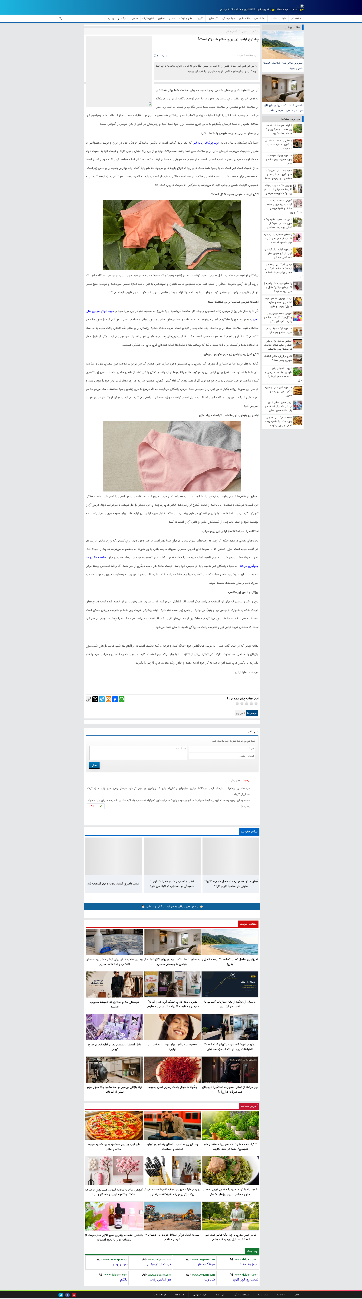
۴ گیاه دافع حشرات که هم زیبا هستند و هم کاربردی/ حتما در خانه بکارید (230, 1146)
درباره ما (281, 1295)
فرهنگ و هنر (206, 1264)
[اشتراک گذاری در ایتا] (108, 699)
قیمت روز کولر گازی (245, 1279)
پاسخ (243, 806)
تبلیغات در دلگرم (241, 1295)
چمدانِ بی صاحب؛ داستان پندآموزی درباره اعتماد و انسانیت (172, 1146)
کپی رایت (220, 1295)
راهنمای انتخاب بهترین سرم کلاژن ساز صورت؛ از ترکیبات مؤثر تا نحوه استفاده (114, 1237)
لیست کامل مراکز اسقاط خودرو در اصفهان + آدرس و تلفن (172, 1237)
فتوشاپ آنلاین (159, 1295)
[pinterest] (74, 1295)
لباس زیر (240, 713)
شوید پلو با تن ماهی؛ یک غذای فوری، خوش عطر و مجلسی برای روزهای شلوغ (230, 1192)
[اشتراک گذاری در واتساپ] (121, 699)
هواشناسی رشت (160, 1279)
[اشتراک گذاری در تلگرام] (102, 699)
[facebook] (67, 1295)
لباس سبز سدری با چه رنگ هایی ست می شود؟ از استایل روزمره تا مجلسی (230, 1237)
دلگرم (123, 1279)
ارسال (94, 765)
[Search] (60, 18)
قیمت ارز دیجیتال (159, 1264)
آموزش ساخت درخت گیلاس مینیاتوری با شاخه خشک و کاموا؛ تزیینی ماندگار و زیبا (114, 1192)
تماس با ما (263, 1295)
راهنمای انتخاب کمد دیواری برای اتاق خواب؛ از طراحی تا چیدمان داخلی (283, 108)
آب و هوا (179, 1295)
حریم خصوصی (199, 1295)
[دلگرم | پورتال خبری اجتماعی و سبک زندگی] (299, 7)
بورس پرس (120, 1264)
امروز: (301, 10)
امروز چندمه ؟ (249, 1264)
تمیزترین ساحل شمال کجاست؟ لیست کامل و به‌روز (283, 65)
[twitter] (60, 1295)
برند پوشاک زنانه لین (206, 142)
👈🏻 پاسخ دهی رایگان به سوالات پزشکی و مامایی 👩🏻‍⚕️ (172, 906)
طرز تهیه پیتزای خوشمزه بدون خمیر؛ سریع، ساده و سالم (114, 1146)
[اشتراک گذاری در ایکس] (95, 699)
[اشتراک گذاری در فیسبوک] (115, 699)
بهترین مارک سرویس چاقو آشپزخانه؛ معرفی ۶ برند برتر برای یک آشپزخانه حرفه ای (172, 1192)
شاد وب (209, 1279)
